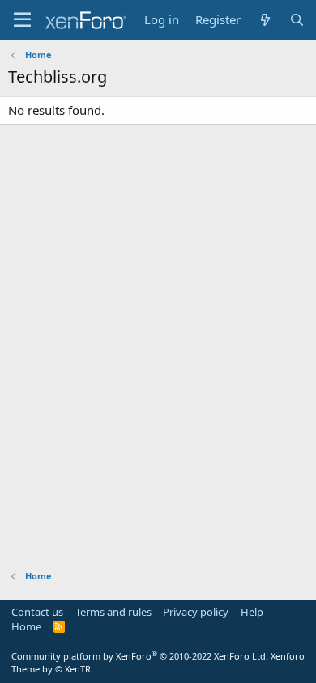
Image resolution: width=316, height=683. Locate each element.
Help (252, 612)
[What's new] (264, 20)
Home (26, 626)
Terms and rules (113, 612)
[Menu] (22, 20)
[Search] (297, 20)
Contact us (37, 612)
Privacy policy (195, 612)
